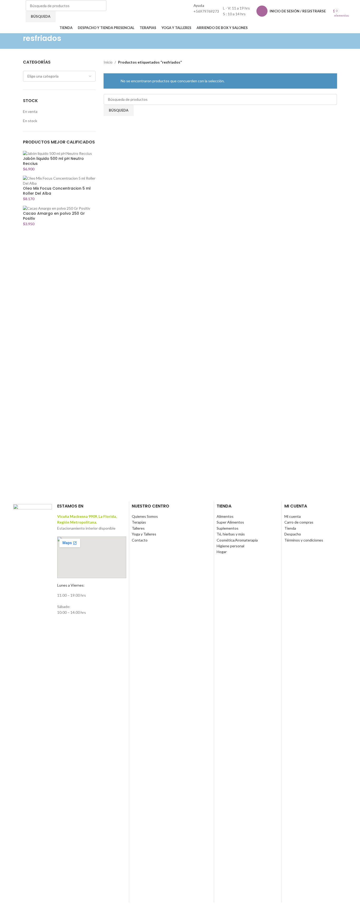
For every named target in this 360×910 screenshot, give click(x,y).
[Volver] (16, 41)
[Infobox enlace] (180, 16)
